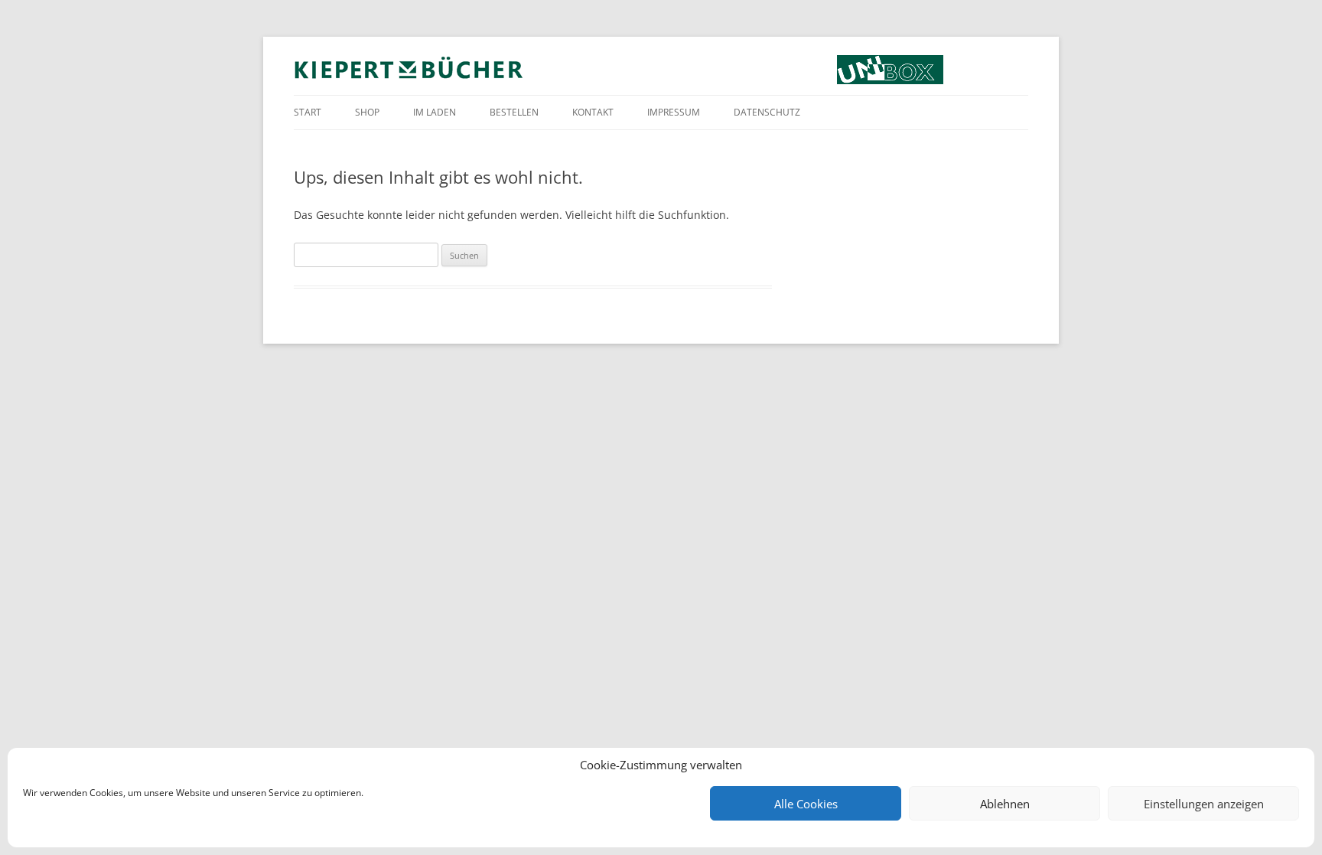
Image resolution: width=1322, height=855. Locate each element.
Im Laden (434, 112)
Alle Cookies (806, 803)
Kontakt (593, 112)
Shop (367, 112)
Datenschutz (767, 112)
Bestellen (514, 112)
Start (307, 112)
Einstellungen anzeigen (1204, 803)
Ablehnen (1005, 803)
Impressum (673, 112)
